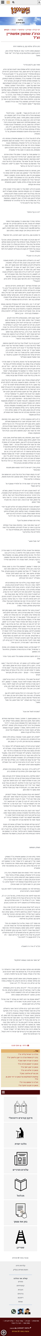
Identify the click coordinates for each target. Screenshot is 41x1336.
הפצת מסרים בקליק (20, 1269)
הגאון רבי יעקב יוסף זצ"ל (29, 1067)
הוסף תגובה (15, 1045)
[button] (13, 2)
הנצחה (13, 29)
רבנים (6, 29)
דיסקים (20, 1297)
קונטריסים (20, 1285)
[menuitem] (20, 1109)
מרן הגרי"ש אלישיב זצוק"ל (29, 1073)
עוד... (35, 1051)
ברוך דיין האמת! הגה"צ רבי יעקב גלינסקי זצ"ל (22, 1057)
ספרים (20, 1281)
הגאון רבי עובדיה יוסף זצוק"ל (28, 1060)
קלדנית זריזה (20, 1265)
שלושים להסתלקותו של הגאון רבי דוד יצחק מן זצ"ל (22, 1078)
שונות (20, 1301)
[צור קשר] (8, 2)
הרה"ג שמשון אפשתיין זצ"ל (23, 35)
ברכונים (20, 1293)
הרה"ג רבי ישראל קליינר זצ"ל (28, 1054)
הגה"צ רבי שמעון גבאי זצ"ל (29, 1082)
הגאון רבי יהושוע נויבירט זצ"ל (28, 1064)
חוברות (20, 1289)
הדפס (25, 1045)
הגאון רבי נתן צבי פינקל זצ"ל (28, 1085)
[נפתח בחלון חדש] (27, 1311)
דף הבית (36, 29)
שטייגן (28, 29)
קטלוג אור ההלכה (20, 1278)
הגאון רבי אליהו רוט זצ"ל (29, 1070)
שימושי (21, 29)
